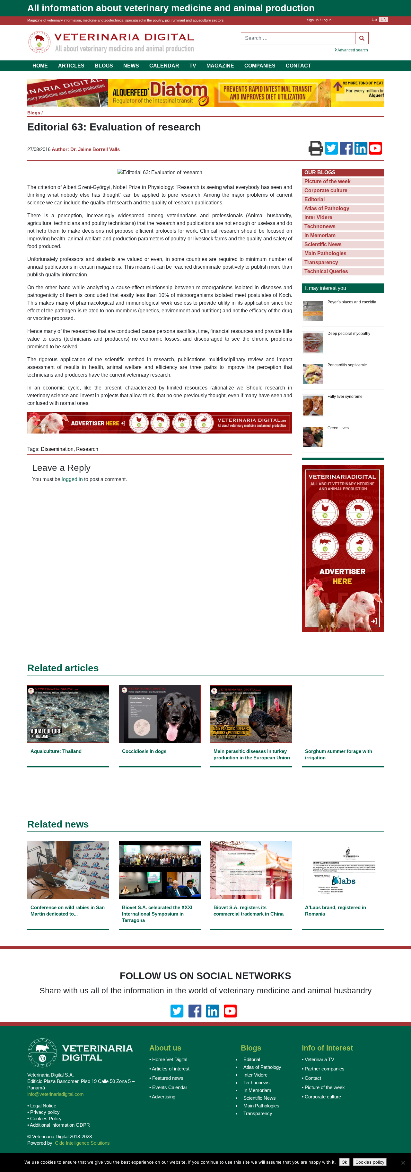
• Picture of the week (323, 1088)
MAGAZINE (220, 65)
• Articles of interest (169, 1069)
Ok (344, 1162)
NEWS (131, 65)
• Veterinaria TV (318, 1060)
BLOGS (104, 65)
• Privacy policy (43, 1112)
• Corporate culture (321, 1097)
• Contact (311, 1078)
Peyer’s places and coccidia (352, 302)
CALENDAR (164, 65)
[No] (403, 1162)
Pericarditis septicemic (347, 365)
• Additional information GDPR (58, 1125)
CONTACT (298, 65)
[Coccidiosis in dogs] (160, 759)
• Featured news (166, 1078)
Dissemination (57, 449)
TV (192, 65)
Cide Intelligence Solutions (82, 1143)
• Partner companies (323, 1069)
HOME (40, 65)
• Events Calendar (168, 1088)
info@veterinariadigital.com (55, 1094)
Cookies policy (369, 1162)
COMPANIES (259, 65)
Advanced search (352, 50)
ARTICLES (71, 65)
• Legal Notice (41, 1106)
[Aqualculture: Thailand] (68, 759)
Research (87, 449)
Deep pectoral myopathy (349, 334)
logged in (72, 480)
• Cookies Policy (44, 1119)
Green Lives (338, 428)
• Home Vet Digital (168, 1060)
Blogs (33, 113)
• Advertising (162, 1097)
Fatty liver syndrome (345, 397)
